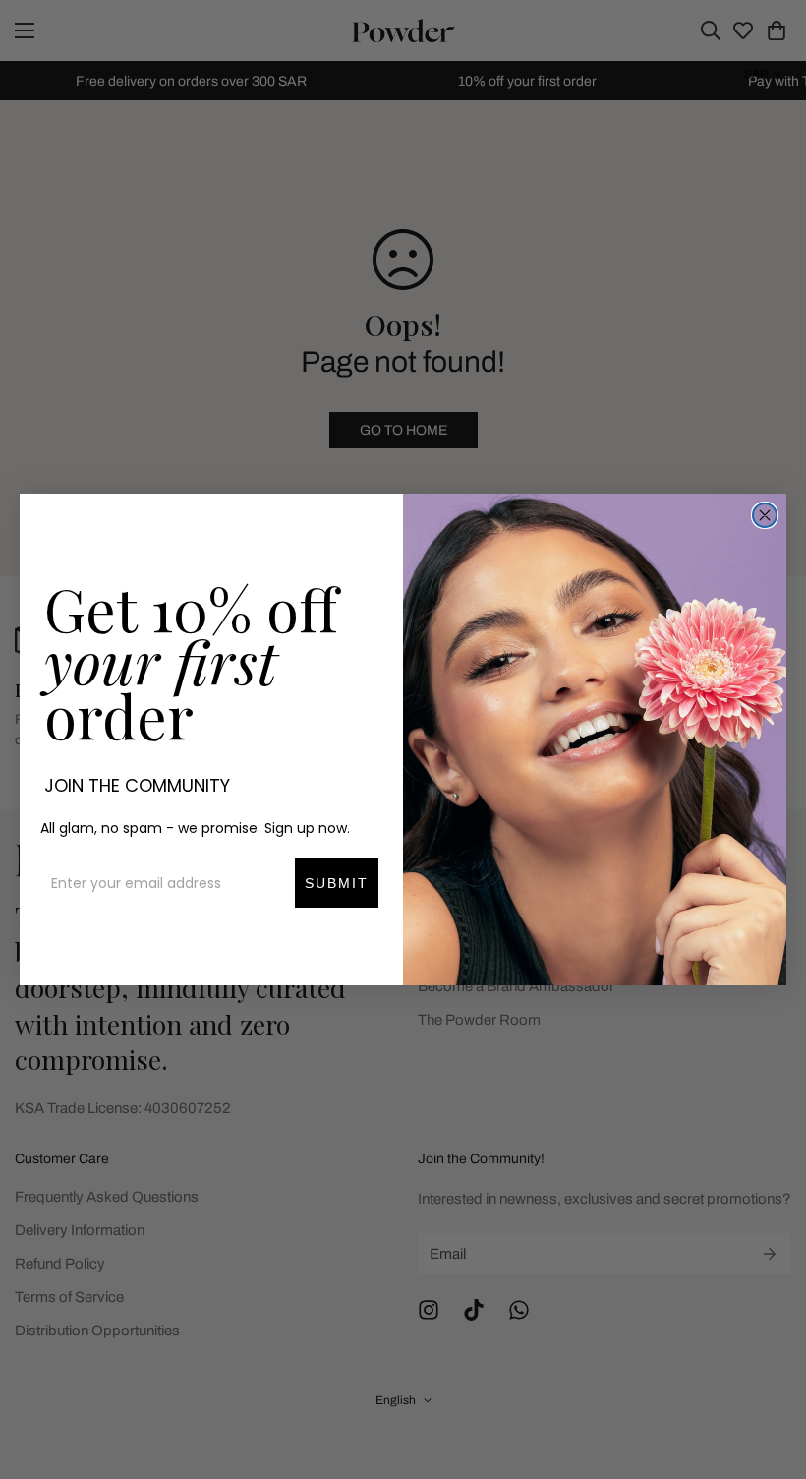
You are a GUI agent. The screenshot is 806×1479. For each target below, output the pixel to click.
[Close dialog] (765, 515)
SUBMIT (337, 883)
